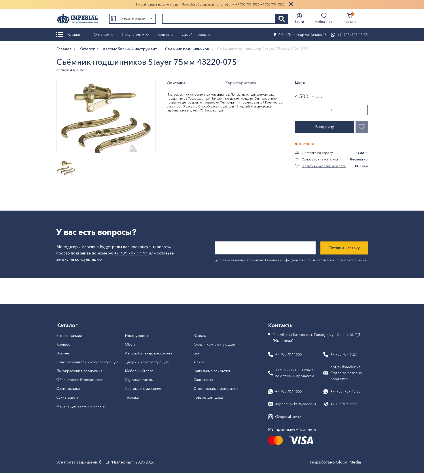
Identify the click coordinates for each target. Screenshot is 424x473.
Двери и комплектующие (147, 362)
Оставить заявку (344, 247)
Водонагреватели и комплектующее (87, 362)
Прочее (62, 353)
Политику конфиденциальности (288, 260)
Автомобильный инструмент (130, 49)
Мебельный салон (140, 371)
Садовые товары (139, 379)
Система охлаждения (143, 388)
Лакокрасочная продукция (79, 371)
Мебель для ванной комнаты (80, 406)
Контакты (165, 34)
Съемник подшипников (187, 49)
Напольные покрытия (212, 371)
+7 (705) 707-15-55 (352, 34)
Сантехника (203, 379)
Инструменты (136, 335)
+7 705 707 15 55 (131, 253)
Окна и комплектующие (214, 344)
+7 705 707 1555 (247, 4)
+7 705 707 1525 (272, 4)
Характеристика (240, 83)
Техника (132, 397)
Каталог (74, 34)
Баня (197, 353)
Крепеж (63, 344)
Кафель (200, 335)
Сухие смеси (67, 397)
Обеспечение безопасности (79, 379)
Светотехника (68, 388)
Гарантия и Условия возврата (324, 166)
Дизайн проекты (196, 34)
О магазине (103, 34)
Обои (130, 344)
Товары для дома (208, 397)
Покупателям (133, 34)
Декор (199, 362)
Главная (63, 49)
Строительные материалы (216, 388)
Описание (176, 83)
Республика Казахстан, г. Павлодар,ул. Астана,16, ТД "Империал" (316, 337)
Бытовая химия (69, 335)
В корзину (324, 126)
